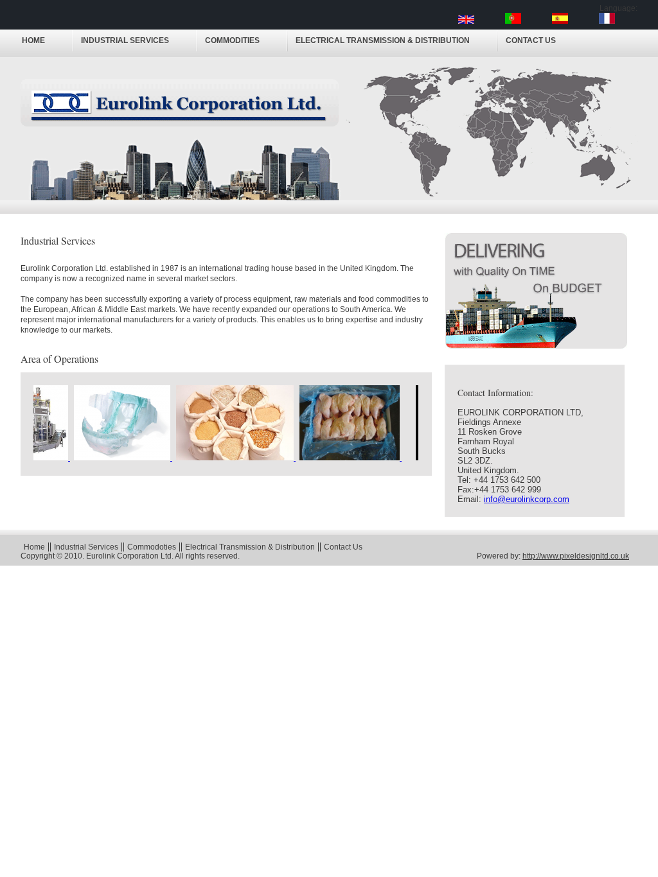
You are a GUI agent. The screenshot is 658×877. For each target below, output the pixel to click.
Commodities (232, 40)
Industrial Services (125, 40)
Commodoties (151, 547)
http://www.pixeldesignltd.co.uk (575, 555)
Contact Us (531, 40)
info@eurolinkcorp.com (526, 499)
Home (33, 40)
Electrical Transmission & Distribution (383, 40)
